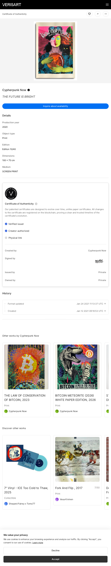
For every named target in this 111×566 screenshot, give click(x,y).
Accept (55, 559)
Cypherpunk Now (14, 90)
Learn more (37, 542)
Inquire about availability (55, 106)
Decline (56, 550)
